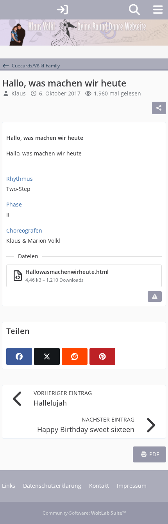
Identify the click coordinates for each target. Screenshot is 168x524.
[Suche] (134, 10)
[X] (47, 356)
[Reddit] (75, 356)
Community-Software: (84, 513)
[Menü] (158, 10)
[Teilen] (159, 108)
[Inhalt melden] (155, 296)
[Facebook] (19, 356)
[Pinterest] (102, 356)
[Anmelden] (62, 9)
